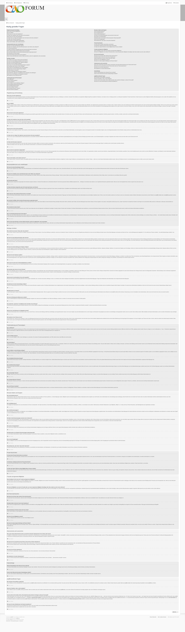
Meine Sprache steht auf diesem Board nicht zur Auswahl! (18, 50)
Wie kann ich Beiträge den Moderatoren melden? (16, 71)
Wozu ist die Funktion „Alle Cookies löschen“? (16, 41)
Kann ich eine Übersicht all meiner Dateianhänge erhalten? (106, 73)
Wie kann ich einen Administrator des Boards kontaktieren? (105, 81)
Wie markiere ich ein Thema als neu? (14, 75)
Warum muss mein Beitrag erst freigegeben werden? (17, 74)
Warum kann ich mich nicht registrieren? (15, 33)
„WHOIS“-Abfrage (94, 596)
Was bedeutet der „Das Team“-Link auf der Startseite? (104, 40)
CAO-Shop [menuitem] (27, 2)
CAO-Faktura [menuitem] (10, 2)
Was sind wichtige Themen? (12, 86)
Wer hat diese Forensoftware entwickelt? (102, 77)
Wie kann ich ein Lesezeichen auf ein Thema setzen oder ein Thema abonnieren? (110, 65)
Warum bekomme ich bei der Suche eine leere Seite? (104, 58)
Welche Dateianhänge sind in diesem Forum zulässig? (105, 72)
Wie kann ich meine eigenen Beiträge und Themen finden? (105, 60)
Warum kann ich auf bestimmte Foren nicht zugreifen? (17, 67)
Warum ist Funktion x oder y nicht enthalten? (103, 78)
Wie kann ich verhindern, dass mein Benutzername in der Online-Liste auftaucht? (23, 46)
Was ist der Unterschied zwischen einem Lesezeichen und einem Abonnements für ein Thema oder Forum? (115, 64)
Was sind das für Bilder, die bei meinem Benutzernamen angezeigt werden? (22, 52)
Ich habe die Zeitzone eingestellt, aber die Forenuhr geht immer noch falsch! (22, 49)
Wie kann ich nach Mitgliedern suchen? (102, 59)
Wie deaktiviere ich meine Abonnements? (102, 68)
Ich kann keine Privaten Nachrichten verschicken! (104, 44)
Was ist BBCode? (10, 79)
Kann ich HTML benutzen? (12, 80)
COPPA (71, 120)
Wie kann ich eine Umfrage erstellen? (14, 63)
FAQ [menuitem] (6, 19)
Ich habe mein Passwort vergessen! (14, 39)
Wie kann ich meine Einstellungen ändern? (15, 45)
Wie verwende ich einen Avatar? (13, 53)
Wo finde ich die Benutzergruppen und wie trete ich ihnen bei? (106, 35)
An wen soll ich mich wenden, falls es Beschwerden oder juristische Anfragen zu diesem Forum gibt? (114, 79)
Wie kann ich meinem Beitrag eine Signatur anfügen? (17, 62)
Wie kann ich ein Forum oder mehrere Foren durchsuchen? (105, 55)
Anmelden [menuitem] (177, 2)
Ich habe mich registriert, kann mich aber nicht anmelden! (18, 35)
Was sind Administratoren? (99, 31)
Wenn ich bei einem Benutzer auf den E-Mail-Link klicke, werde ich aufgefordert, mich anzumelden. (26, 55)
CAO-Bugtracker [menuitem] (18, 2)
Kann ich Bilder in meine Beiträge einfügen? (15, 83)
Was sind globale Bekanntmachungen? (14, 84)
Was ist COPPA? (10, 32)
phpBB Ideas (62, 589)
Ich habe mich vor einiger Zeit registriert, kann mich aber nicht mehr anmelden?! (22, 37)
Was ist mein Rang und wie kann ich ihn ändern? (16, 54)
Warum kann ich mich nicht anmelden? (14, 36)
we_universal (10, 619)
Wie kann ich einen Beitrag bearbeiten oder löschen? (17, 61)
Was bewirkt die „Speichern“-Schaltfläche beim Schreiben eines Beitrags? (21, 72)
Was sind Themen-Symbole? (12, 89)
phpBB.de (167, 195)
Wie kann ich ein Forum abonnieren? (101, 67)
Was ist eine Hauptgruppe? (99, 39)
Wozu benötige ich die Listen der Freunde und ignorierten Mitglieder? (107, 50)
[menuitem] (8, 621)
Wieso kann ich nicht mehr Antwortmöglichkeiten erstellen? (18, 64)
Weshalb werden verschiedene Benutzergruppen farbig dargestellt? (107, 37)
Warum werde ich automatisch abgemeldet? (15, 40)
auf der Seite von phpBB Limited (124, 582)
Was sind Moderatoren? (99, 32)
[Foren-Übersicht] (92, 13)
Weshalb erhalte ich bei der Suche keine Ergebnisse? (104, 56)
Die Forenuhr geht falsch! (12, 48)
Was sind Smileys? (10, 81)
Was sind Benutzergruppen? (99, 33)
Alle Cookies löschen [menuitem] (162, 617)
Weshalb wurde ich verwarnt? (13, 70)
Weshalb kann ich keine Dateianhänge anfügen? (16, 68)
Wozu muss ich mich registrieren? (13, 31)
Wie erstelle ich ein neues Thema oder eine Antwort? (17, 59)
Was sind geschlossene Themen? (13, 88)
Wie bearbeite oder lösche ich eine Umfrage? (16, 66)
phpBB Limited (158, 195)
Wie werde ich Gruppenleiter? (100, 36)
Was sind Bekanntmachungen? (13, 85)
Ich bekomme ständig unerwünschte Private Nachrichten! (105, 45)
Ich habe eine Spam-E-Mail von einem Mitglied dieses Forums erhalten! (108, 46)
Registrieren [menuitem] (169, 2)
